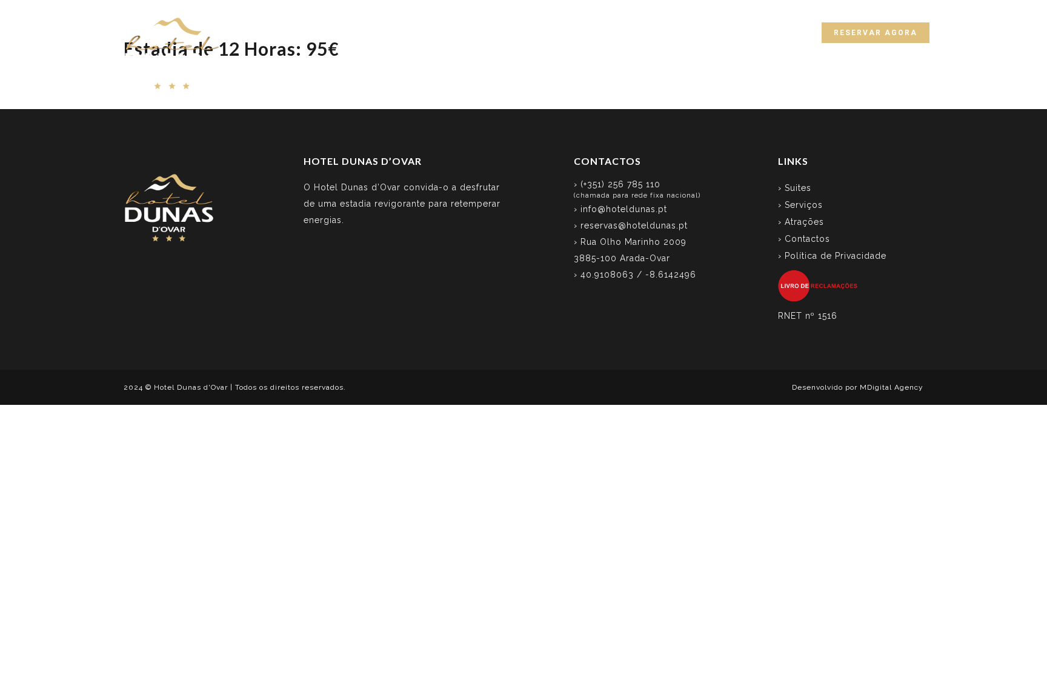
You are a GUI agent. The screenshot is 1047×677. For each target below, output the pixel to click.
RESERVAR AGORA (875, 32)
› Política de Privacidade (832, 256)
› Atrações (801, 222)
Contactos (755, 32)
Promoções (685, 32)
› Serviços (800, 205)
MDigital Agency (891, 387)
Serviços (413, 32)
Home (310, 32)
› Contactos (804, 239)
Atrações (617, 32)
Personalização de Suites (515, 32)
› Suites (794, 188)
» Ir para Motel (899, 10)
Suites (357, 32)
